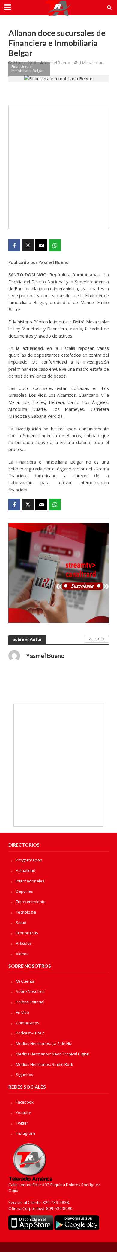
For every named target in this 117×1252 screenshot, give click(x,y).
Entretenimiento (31, 901)
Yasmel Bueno (57, 62)
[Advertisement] (58, 167)
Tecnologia (26, 912)
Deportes (24, 891)
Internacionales (30, 881)
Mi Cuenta (25, 981)
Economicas (27, 932)
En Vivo (22, 1012)
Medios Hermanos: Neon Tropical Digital (52, 1054)
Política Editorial (30, 1002)
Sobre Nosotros (30, 991)
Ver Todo (96, 639)
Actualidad (25, 870)
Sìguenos (24, 1074)
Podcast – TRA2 (30, 1033)
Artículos (24, 943)
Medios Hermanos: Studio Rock (44, 1064)
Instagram (25, 1133)
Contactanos (27, 1022)
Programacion (29, 860)
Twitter (22, 1123)
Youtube (23, 1112)
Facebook (25, 1102)
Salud (21, 922)
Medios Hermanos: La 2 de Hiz (44, 1043)
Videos (22, 953)
